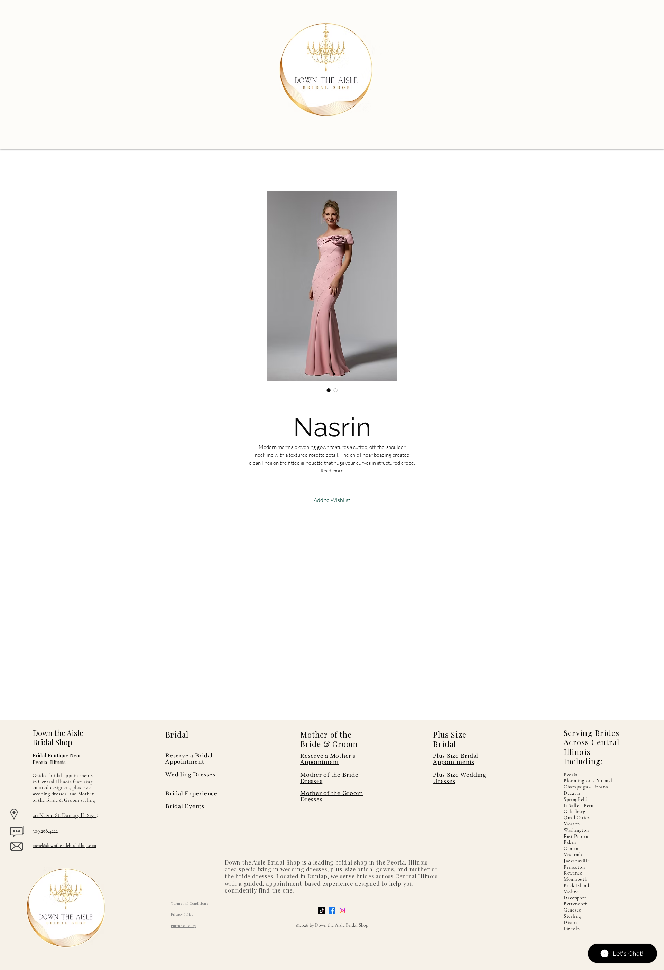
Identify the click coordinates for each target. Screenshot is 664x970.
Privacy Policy (182, 914)
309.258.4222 (45, 831)
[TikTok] (321, 910)
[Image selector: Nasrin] (328, 390)
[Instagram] (342, 910)
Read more (332, 470)
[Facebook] (332, 910)
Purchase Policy (183, 925)
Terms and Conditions (189, 903)
